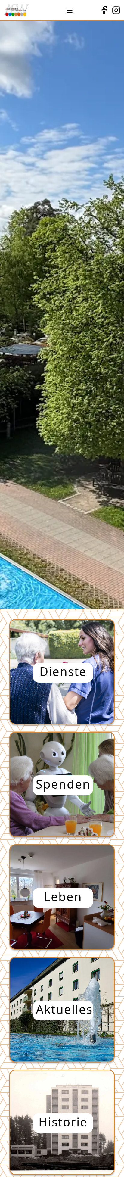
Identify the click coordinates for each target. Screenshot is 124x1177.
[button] (62, 671)
